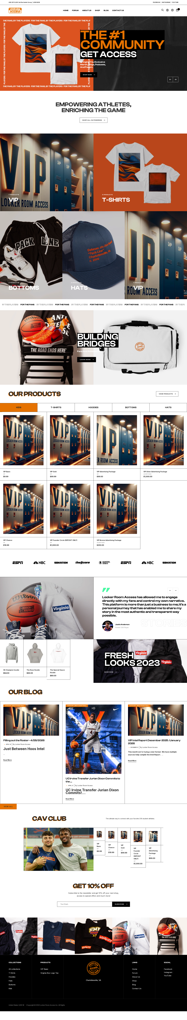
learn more (85, 359)
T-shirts (56, 407)
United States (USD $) (17, 1005)
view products (166, 394)
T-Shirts (12, 973)
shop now (108, 672)
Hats (168, 407)
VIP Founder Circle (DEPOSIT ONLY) (63, 540)
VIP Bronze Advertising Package (109, 540)
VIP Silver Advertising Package (155, 472)
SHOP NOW (87, 74)
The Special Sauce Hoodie (57, 671)
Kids (10, 988)
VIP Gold (53, 472)
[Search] (162, 10)
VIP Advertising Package (106, 472)
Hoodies (93, 407)
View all (8, 806)
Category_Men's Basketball (14, 705)
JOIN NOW (36, 2)
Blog (106, 10)
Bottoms (130, 407)
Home (65, 10)
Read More (7, 760)
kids (18, 407)
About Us (86, 10)
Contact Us (118, 10)
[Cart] (177, 10)
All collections (14, 969)
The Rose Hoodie (33, 670)
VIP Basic (6, 472)
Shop (97, 10)
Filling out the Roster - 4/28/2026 (23, 740)
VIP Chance (7, 540)
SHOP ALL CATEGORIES (92, 120)
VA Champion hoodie (11, 670)
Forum (75, 10)
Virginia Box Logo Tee (49, 973)
